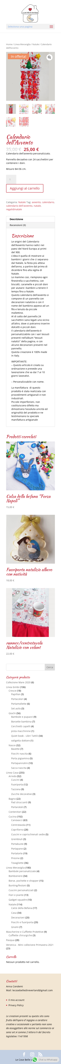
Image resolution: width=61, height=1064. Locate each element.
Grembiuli (17, 839)
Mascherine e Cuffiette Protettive (24, 931)
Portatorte (17, 853)
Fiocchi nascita (19, 753)
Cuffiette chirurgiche (20, 935)
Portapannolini (19, 763)
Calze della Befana (21, 908)
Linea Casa (12, 772)
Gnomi (15, 927)
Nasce (12, 745)
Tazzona (16, 789)
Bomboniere (16, 876)
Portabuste (17, 843)
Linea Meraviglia (22, 44)
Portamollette (18, 703)
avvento (36, 202)
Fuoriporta (17, 784)
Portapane (17, 848)
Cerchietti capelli (20, 726)
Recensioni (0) (18, 225)
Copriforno (17, 829)
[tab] (30, 219)
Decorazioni (18, 917)
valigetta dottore (20, 740)
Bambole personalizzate (22, 871)
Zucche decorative (21, 794)
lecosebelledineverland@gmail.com (32, 990)
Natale (35, 44)
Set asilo (16, 708)
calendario (48, 202)
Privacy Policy (16, 1005)
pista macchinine (21, 731)
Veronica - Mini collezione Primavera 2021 (30, 944)
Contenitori (15, 811)
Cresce (12, 690)
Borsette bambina (21, 721)
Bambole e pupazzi (22, 716)
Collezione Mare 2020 (18, 682)
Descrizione (16, 219)
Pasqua (10, 940)
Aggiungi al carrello (25, 188)
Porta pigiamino (20, 758)
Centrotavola (18, 824)
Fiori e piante (16, 895)
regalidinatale (14, 209)
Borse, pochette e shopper (24, 880)
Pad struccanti (19, 802)
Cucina (12, 816)
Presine (15, 858)
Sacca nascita (18, 767)
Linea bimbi (12, 687)
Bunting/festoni (17, 885)
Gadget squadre (18, 899)
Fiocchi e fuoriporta (22, 922)
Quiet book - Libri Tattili (24, 735)
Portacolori (17, 699)
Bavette (15, 748)
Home (9, 44)
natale (37, 205)
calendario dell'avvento (19, 205)
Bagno (12, 798)
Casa (14, 912)
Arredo (12, 776)
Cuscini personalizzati (21, 890)
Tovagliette (17, 862)
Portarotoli (17, 807)
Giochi (12, 713)
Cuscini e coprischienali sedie (28, 834)
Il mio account (16, 1000)
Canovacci (17, 820)
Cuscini (15, 779)
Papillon (15, 694)
